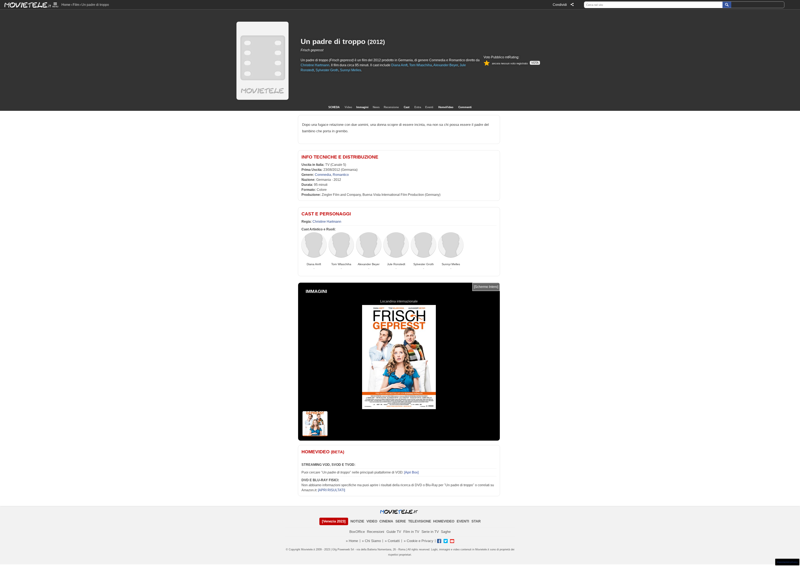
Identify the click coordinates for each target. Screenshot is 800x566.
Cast (406, 107)
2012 (376, 41)
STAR (476, 521)
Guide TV (393, 532)
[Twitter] (446, 541)
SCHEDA (334, 107)
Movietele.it (25, 4)
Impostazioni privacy (787, 562)
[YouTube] (452, 541)
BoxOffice (357, 532)
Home (65, 4)
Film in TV (411, 532)
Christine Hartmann (326, 221)
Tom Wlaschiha (341, 264)
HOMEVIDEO (443, 521)
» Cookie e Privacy (418, 541)
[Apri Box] (411, 472)
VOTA (535, 62)
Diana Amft (314, 264)
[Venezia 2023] (334, 521)
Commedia (323, 174)
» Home (352, 541)
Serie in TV (430, 532)
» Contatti (392, 541)
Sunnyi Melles (451, 264)
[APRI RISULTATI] (331, 490)
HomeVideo (445, 107)
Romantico (341, 174)
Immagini (362, 107)
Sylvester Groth (423, 264)
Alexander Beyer (369, 264)
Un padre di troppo (333, 41)
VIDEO (371, 521)
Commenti (465, 107)
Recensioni (375, 532)
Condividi (560, 4)
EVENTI (463, 521)
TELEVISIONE (419, 521)
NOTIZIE (357, 521)
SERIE (400, 521)
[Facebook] (439, 541)
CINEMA (386, 521)
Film (76, 4)
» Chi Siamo (371, 541)
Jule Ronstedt (396, 264)
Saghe (446, 532)
